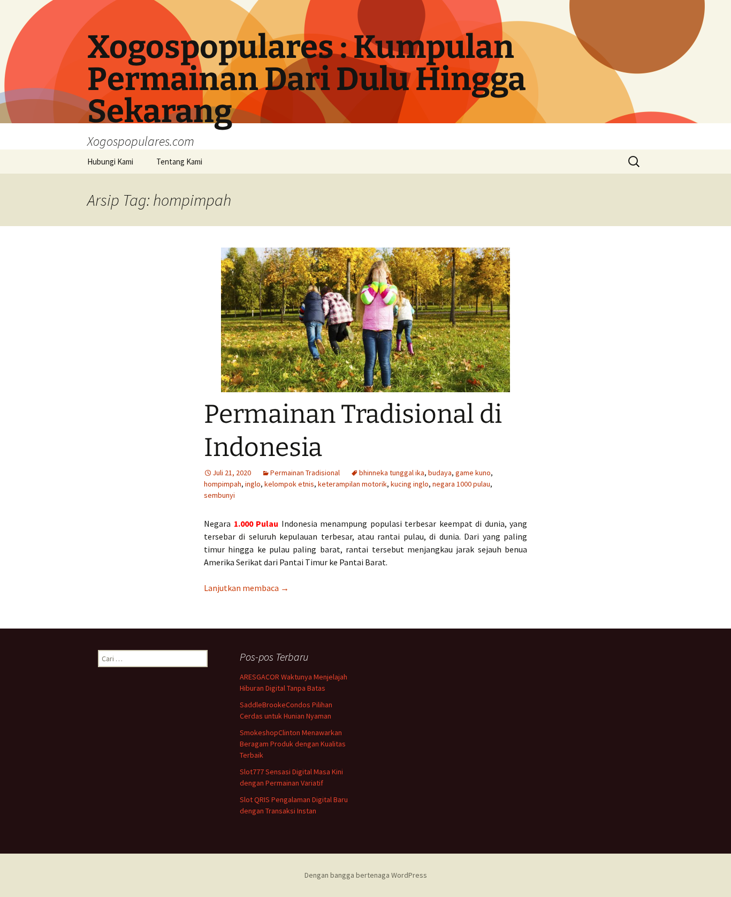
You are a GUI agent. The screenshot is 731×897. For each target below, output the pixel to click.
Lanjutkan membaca (246, 587)
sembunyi (219, 495)
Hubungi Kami (110, 161)
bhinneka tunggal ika (391, 472)
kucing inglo (410, 484)
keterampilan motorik (352, 484)
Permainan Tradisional (305, 472)
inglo (253, 484)
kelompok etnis (289, 484)
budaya (440, 472)
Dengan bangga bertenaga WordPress (365, 875)
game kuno (473, 472)
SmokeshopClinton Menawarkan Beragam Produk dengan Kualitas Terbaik (293, 744)
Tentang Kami (179, 161)
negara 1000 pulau (461, 484)
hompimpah (222, 484)
